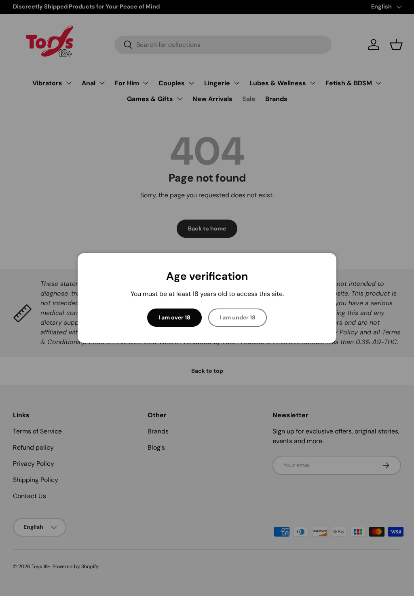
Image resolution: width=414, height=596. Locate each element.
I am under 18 (238, 317)
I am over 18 (174, 317)
